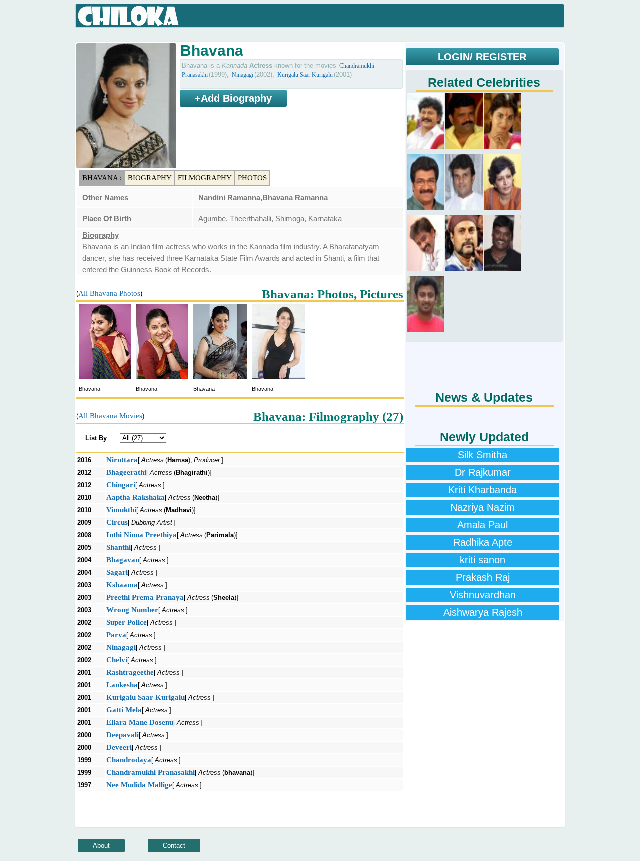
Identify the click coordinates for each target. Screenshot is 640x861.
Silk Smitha (483, 454)
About (101, 845)
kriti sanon (483, 559)
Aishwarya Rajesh (483, 612)
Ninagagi (243, 74)
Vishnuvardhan (483, 594)
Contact (174, 845)
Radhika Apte (483, 542)
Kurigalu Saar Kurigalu (305, 74)
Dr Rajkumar (483, 472)
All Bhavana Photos (109, 293)
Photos (252, 178)
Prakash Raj (483, 577)
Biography (150, 178)
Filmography (205, 178)
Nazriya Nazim (482, 507)
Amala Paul (483, 524)
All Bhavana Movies (110, 416)
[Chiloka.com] (129, 16)
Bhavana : (102, 178)
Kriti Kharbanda (482, 489)
